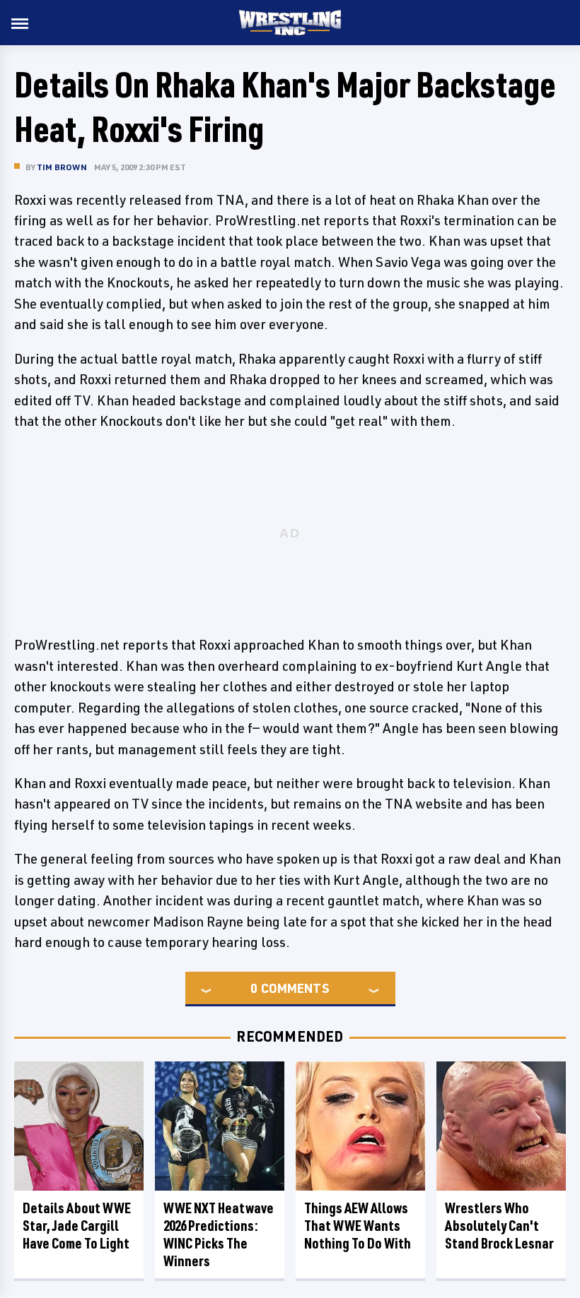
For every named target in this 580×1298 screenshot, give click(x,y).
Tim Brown (62, 167)
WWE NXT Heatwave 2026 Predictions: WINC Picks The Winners (218, 1234)
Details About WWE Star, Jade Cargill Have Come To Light (77, 1225)
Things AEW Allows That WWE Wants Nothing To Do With (357, 1225)
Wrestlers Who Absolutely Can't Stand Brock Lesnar (499, 1225)
